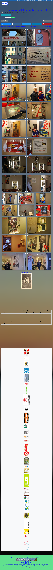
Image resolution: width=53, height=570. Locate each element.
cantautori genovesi (5, 14)
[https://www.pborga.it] (5, 3)
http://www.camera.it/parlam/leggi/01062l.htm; (26, 567)
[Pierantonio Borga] (2, 12)
